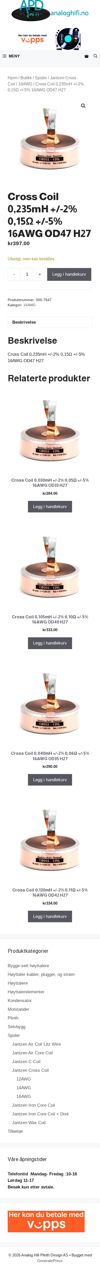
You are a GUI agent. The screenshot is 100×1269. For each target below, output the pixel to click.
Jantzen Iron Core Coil (33, 1105)
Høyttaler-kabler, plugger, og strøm (41, 974)
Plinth (13, 1018)
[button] (95, 56)
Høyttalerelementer (26, 991)
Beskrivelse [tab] (24, 322)
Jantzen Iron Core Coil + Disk (40, 1114)
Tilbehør (15, 1131)
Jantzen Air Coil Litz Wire (36, 1044)
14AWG (23, 1087)
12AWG (23, 1079)
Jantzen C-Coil (26, 1061)
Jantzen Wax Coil (29, 1122)
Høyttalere (18, 983)
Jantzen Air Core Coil (32, 1052)
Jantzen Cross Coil (30, 1070)
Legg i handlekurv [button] (50, 506)
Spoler (41, 78)
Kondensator (20, 1000)
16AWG (25, 84)
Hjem (12, 78)
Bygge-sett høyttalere (28, 965)
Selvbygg (16, 1026)
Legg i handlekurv (69, 274)
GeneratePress (50, 1260)
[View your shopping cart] (86, 56)
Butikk (26, 78)
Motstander (18, 1009)
